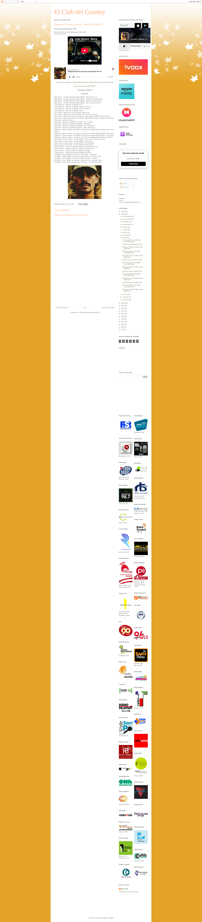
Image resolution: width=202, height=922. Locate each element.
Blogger (111, 918)
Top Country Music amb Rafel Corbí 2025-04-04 (131, 263)
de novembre (127, 219)
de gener (125, 300)
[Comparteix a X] (83, 204)
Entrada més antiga (108, 307)
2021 (122, 311)
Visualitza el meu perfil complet (128, 891)
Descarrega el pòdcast (85, 90)
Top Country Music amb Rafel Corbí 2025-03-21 (131, 286)
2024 (122, 303)
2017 (122, 321)
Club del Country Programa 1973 (132, 271)
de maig (125, 235)
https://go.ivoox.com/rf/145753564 (84, 86)
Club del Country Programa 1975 (132, 244)
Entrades (124, 183)
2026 (122, 211)
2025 (122, 214)
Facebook (122, 198)
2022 (122, 308)
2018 (122, 319)
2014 (122, 329)
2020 (122, 313)
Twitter (121, 200)
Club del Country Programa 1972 (132, 282)
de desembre (127, 216)
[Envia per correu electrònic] (79, 204)
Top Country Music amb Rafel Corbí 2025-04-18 (131, 240)
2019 (122, 316)
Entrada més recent (62, 307)
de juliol (125, 229)
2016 (122, 324)
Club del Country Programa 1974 (132, 260)
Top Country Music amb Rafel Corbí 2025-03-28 (131, 274)
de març (125, 294)
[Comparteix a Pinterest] (87, 204)
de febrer (126, 297)
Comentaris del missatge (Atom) (89, 312)
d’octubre (126, 222)
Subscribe (133, 164)
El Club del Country (79, 11)
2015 (122, 327)
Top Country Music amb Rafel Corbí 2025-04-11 (131, 252)
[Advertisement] (84, 284)
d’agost (125, 227)
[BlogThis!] (81, 204)
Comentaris (125, 187)
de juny (125, 232)
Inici (85, 307)
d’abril (125, 237)
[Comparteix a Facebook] (85, 204)
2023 (122, 305)
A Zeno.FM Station (124, 50)
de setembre (127, 224)
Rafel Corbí (124, 889)
